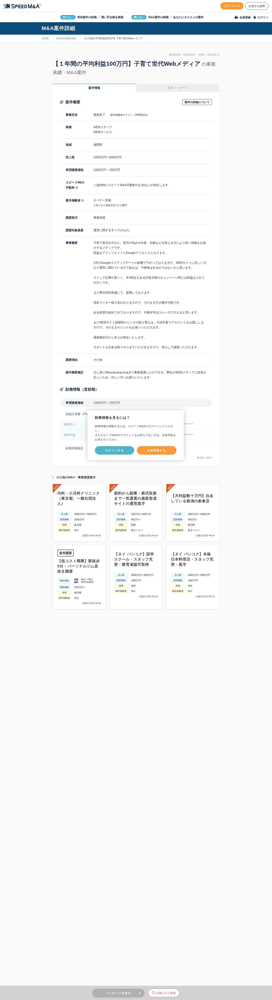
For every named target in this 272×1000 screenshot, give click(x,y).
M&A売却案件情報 (66, 38)
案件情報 (94, 87)
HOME (45, 38)
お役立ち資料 (257, 6)
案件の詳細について (197, 102)
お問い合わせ (232, 5)
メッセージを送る (118, 992)
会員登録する (156, 450)
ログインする (114, 450)
